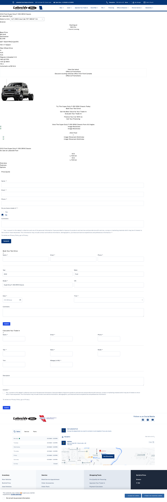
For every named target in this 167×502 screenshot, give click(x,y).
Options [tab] (3, 167)
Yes (6, 212)
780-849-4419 (120, 2)
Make (75, 270)
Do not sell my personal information (18, 498)
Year (4, 270)
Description (6, 375)
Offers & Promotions (73, 76)
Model (5, 281)
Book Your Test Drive (73, 108)
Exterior (3, 22)
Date (5, 296)
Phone (4, 199)
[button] (137, 2)
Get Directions (108, 456)
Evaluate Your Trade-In (73, 114)
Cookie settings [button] (16, 494)
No (6, 215)
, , (76, 444)
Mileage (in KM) (55, 360)
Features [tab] (3, 165)
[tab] (73, 22)
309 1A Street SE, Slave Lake (43, 2)
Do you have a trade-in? (9, 208)
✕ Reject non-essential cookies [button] (153, 495)
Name (4, 181)
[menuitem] (62, 8)
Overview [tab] (3, 163)
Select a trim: (5, 19)
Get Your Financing (73, 119)
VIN (75, 281)
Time (76, 296)
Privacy (25, 235)
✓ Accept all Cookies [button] (133, 495)
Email (3, 190)
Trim (4, 360)
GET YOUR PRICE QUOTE (9, 42)
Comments (4, 218)
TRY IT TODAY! (5, 45)
